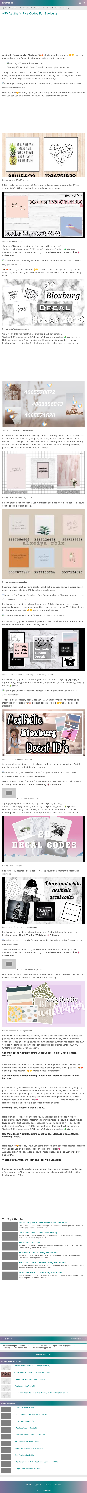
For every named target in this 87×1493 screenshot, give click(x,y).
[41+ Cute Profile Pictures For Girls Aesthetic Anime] (6, 1374)
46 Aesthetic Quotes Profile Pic (23, 1386)
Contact (38, 1485)
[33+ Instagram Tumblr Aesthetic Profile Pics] (6, 1436)
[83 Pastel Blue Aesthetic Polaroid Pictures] (6, 1450)
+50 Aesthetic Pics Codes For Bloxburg (29, 13)
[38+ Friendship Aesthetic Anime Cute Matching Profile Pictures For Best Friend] (6, 1395)
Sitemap (58, 1485)
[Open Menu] (79, 3)
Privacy (48, 1485)
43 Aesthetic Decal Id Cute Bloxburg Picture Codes (41, 1273)
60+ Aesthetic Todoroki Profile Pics (25, 1428)
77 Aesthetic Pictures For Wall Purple (25, 1441)
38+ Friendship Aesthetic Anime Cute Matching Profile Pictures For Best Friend (41, 1393)
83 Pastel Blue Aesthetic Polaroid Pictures (27, 1448)
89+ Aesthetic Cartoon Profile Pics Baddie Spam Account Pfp (35, 1462)
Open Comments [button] (43, 1354)
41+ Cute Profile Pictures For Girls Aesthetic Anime (31, 1372)
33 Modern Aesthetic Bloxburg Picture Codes (38, 1253)
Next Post (8, 1339)
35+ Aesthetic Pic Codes (29, 1243)
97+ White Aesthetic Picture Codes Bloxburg (38, 1233)
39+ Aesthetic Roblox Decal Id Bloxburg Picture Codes (42, 1263)
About (28, 1485)
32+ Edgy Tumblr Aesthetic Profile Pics (26, 1468)
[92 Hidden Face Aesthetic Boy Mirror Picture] (6, 1381)
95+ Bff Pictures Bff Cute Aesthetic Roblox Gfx (29, 1414)
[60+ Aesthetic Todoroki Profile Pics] (6, 1430)
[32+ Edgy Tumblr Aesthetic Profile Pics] (6, 1470)
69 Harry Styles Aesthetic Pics (23, 1421)
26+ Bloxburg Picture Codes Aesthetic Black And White (43, 1223)
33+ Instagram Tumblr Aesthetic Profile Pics (28, 1435)
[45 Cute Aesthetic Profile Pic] (6, 1457)
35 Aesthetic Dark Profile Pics (23, 1407)
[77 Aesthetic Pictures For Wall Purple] (6, 1443)
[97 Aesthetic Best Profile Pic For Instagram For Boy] (6, 1367)
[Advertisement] (43, 33)
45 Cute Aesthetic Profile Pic (23, 1455)
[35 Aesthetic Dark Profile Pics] (6, 1409)
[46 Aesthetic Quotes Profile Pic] (6, 1388)
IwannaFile (7, 3)
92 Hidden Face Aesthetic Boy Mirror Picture (28, 1379)
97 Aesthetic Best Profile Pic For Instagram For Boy (31, 1365)
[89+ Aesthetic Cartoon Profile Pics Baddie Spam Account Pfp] (6, 1464)
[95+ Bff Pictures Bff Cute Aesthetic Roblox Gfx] (6, 1416)
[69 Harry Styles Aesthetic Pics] (6, 1423)
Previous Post (77, 1339)
